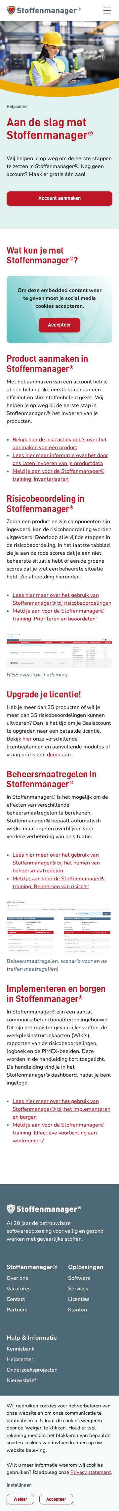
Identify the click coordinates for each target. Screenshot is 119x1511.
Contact (16, 1299)
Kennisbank (20, 1349)
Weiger (20, 1499)
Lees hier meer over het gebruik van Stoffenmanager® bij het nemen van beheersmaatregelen (56, 862)
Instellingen (19, 1485)
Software (79, 1278)
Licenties (79, 1299)
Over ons (17, 1278)
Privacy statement (90, 1472)
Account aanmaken (59, 198)
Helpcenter (17, 106)
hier (27, 739)
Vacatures (19, 1288)
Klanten (77, 1309)
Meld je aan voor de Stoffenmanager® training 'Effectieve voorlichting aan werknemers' (58, 1132)
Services (78, 1288)
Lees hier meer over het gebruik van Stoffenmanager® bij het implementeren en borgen (61, 1109)
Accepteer (56, 1499)
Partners (17, 1309)
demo (53, 754)
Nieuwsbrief (21, 1380)
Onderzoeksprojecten (32, 1370)
